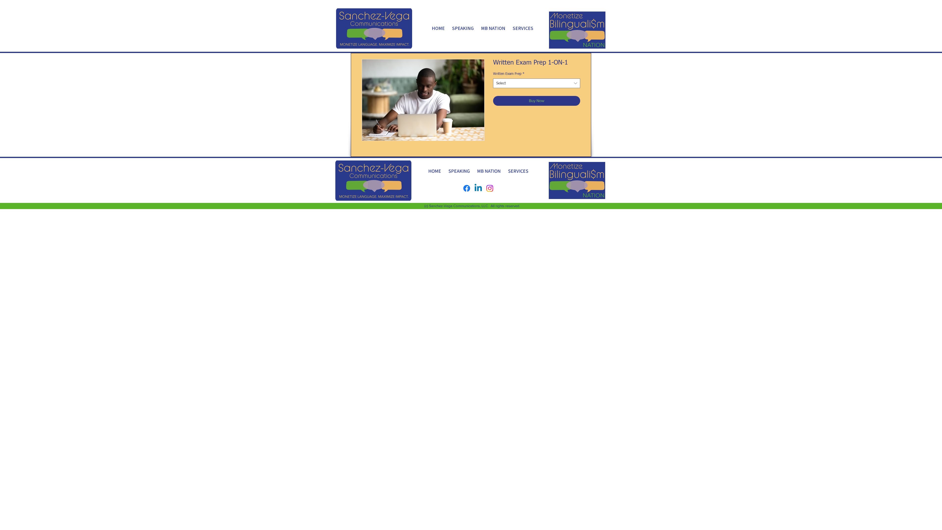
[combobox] (536, 83)
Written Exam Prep (508, 74)
